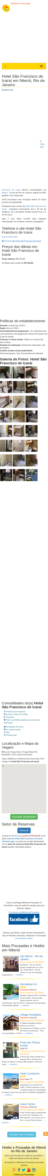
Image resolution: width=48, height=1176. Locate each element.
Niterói (5, 193)
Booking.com (7, 90)
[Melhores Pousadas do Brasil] (5, 66)
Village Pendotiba (30, 1014)
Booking (15, 836)
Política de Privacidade (24, 1175)
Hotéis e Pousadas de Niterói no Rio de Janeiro (24, 1149)
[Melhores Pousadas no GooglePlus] (14, 1170)
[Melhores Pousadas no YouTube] (29, 1170)
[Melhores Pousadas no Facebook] (19, 1170)
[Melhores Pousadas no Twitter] (23, 1170)
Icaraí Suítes (27, 1104)
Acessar (22, 241)
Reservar (24, 830)
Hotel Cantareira (30, 1073)
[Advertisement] (24, 37)
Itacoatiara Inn (28, 984)
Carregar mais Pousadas (21, 1134)
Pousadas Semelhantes (24, 817)
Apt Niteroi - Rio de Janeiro (31, 958)
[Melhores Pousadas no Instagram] (34, 1170)
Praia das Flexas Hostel (30, 1044)
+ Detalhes (19, 975)
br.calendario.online (24, 938)
